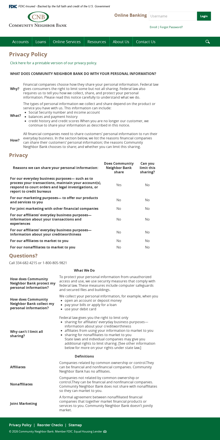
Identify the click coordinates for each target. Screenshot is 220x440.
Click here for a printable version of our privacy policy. (53, 63)
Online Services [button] (67, 41)
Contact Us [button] (146, 41)
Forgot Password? (171, 27)
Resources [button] (96, 41)
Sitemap (75, 425)
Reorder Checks (50, 425)
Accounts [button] (20, 41)
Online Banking (130, 15)
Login (204, 16)
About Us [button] (121, 41)
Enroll (153, 27)
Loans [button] (40, 41)
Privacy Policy (20, 425)
